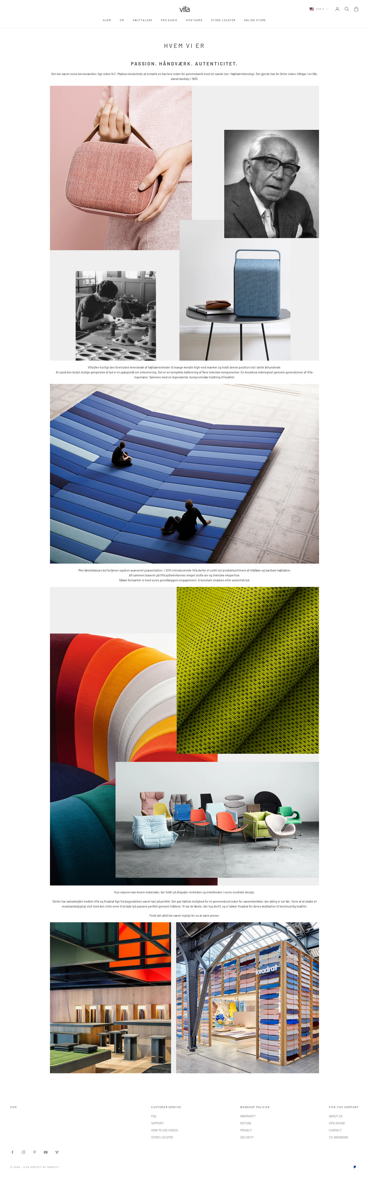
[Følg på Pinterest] (34, 1152)
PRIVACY (246, 1130)
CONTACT (335, 1130)
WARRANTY (248, 1116)
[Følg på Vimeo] (57, 1152)
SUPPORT (157, 1123)
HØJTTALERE (143, 20)
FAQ (153, 1116)
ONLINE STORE (255, 20)
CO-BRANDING (338, 1137)
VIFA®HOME (194, 20)
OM (122, 20)
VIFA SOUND (337, 1123)
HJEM (107, 20)
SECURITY (247, 1137)
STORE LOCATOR (223, 20)
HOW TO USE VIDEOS (164, 1130)
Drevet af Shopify (45, 1167)
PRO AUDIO (169, 20)
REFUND (245, 1123)
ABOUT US (336, 1116)
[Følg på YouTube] (46, 1152)
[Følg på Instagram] (23, 1152)
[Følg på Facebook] (12, 1152)
